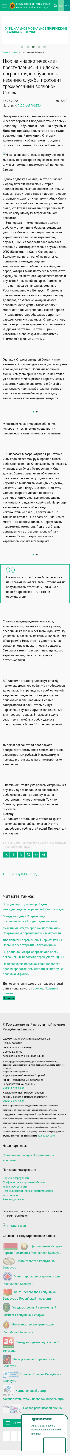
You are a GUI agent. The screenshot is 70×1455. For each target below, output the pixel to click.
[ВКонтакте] (6, 855)
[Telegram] (43, 855)
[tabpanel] (35, 30)
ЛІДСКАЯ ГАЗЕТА (29, 105)
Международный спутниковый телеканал (31, 1346)
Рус (66, 5)
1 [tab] (22, 47)
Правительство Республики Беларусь (29, 1264)
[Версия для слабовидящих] (61, 5)
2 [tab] (27, 47)
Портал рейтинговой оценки (42, 1408)
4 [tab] (39, 47)
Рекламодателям (13, 1199)
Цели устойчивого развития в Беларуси (29, 1362)
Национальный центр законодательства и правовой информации (33, 1395)
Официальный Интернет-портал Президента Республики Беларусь (33, 1249)
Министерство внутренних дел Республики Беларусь (29, 1328)
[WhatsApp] (36, 855)
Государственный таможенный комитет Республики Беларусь (29, 1311)
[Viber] (28, 855)
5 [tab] (44, 47)
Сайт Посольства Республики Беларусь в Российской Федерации (29, 1295)
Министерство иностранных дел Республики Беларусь (31, 1280)
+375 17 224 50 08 (13, 1101)
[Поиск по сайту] (55, 5)
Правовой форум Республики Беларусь (32, 1377)
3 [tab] (33, 47)
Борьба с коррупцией (16, 1178)
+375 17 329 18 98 (13, 1088)
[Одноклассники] (13, 855)
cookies (38, 988)
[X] (21, 855)
